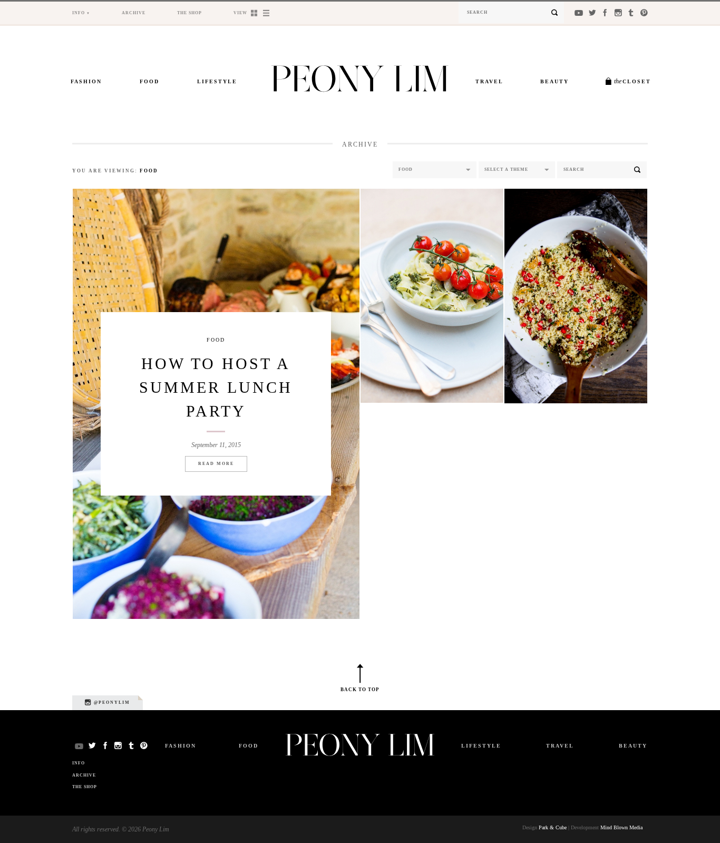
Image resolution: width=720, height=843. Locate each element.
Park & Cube (553, 827)
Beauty (554, 81)
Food (149, 81)
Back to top (360, 689)
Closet (632, 81)
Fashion (86, 81)
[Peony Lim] (360, 81)
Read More (216, 463)
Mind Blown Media (621, 827)
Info (78, 13)
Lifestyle (217, 81)
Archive (133, 13)
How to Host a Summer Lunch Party (216, 387)
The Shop (189, 13)
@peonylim (111, 702)
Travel (489, 81)
